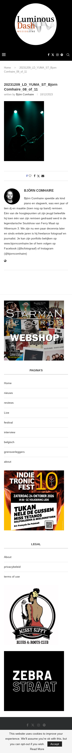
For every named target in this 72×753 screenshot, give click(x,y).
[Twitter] (52, 55)
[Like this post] (30, 175)
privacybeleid (12, 566)
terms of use (12, 576)
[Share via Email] (42, 175)
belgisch (9, 442)
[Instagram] (57, 55)
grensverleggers (14, 451)
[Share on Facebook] (34, 175)
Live (6, 412)
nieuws (8, 392)
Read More (37, 749)
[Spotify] (62, 55)
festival (8, 422)
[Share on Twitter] (38, 176)
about (7, 461)
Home (7, 67)
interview (9, 432)
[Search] (68, 55)
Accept (54, 744)
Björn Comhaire (25, 94)
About (7, 557)
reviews (9, 402)
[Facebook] (48, 55)
